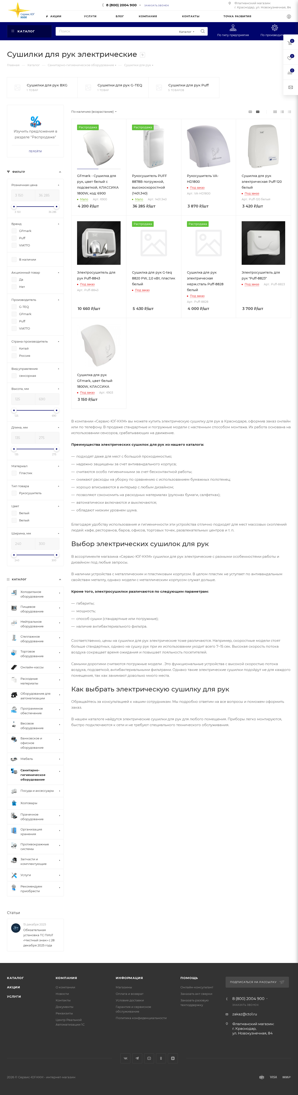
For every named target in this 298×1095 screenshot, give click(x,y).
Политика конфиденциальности (141, 1018)
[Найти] (203, 31)
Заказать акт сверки (196, 994)
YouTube (149, 1058)
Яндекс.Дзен (173, 1058)
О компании (65, 987)
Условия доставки (130, 1000)
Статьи (13, 913)
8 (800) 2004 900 (121, 5)
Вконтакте (125, 1058)
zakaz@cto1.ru (244, 1014)
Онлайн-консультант (196, 987)
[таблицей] (289, 112)
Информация (129, 978)
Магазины (124, 987)
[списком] (282, 112)
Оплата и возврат (129, 994)
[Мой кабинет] (289, 17)
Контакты (63, 1000)
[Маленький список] (250, 112)
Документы (64, 1007)
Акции (13, 987)
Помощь (189, 978)
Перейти (35, 151)
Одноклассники (161, 1058)
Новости (62, 994)
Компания (66, 978)
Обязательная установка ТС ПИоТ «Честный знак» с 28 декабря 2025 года (38, 937)
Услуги (14, 996)
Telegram (137, 1058)
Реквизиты (64, 1013)
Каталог (15, 978)
